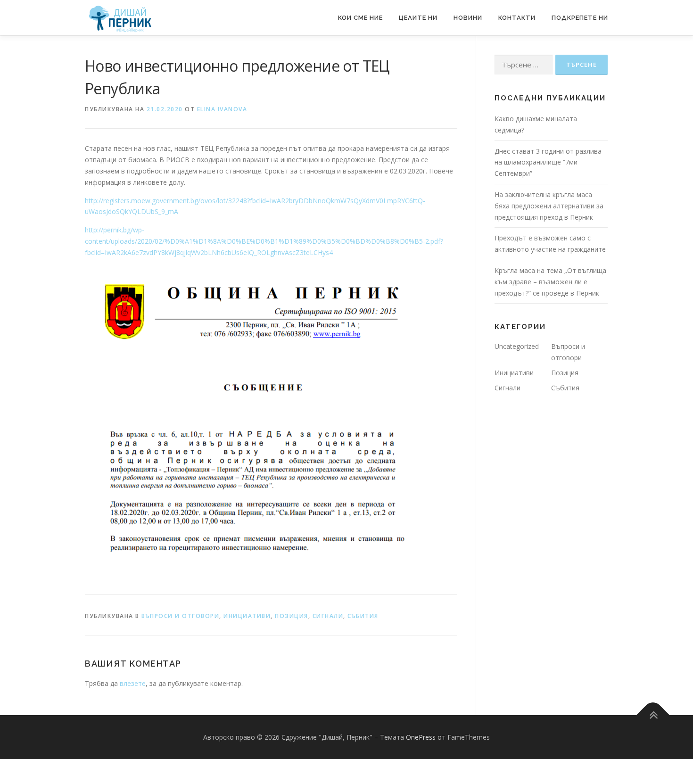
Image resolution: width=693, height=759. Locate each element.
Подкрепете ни (580, 17)
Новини (468, 17)
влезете (133, 683)
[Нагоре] (653, 715)
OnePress (421, 737)
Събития (363, 616)
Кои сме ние (360, 17)
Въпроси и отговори (180, 616)
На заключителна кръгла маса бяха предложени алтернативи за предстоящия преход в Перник (549, 206)
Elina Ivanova (222, 109)
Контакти (517, 17)
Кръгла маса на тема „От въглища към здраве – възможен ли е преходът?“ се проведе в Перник (550, 281)
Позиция (291, 616)
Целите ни (418, 17)
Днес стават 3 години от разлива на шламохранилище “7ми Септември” (548, 162)
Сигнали (328, 616)
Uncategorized (517, 346)
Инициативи (247, 616)
